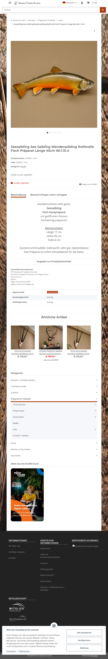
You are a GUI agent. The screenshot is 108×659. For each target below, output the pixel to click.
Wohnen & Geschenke (20, 449)
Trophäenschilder (18, 386)
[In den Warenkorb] (13, 39)
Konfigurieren (84, 640)
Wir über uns (14, 546)
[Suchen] (103, 10)
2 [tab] (50, 132)
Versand (44, 563)
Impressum (11, 651)
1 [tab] (47, 132)
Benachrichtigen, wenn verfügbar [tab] (48, 195)
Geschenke (15, 455)
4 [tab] (55, 132)
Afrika (13, 443)
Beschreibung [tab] (18, 195)
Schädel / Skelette (21, 435)
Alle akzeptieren (84, 632)
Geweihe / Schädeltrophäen (23, 380)
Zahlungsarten (46, 569)
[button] (70, 2)
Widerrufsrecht (47, 575)
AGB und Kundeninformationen (50, 555)
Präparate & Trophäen (21, 399)
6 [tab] (60, 132)
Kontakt (12, 558)
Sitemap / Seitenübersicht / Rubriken (52, 588)
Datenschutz (24, 651)
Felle (15, 429)
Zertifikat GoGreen (17, 552)
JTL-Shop (94, 655)
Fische (23, 166)
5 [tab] (58, 132)
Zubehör (14, 392)
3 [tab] (52, 132)
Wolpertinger (18, 410)
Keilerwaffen (18, 417)
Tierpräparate (19, 404)
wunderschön (52, 292)
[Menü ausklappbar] (10, 1)
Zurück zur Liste (19, 20)
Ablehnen (84, 648)
